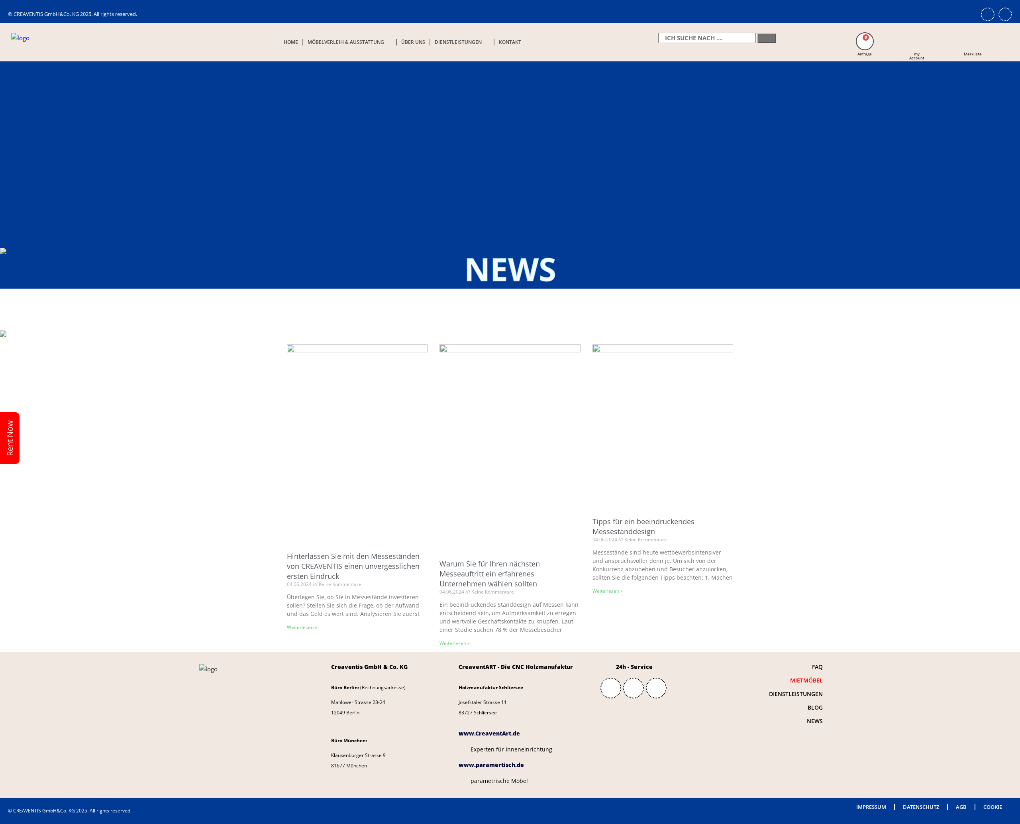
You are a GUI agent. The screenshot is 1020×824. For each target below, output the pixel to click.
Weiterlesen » (302, 627)
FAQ (817, 667)
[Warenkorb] (865, 41)
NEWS (815, 721)
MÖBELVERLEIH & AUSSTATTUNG (346, 42)
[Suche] (766, 38)
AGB (961, 806)
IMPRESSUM (871, 806)
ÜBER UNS (413, 42)
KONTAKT (510, 42)
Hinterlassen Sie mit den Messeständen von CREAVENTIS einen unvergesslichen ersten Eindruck (353, 566)
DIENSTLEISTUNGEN (458, 42)
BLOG (815, 707)
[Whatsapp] (987, 14)
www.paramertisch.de (491, 765)
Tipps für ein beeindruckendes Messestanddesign (643, 526)
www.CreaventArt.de (489, 733)
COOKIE (992, 806)
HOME (291, 42)
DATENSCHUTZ (921, 806)
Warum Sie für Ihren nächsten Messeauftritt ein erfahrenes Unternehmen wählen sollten (489, 573)
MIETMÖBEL (806, 680)
